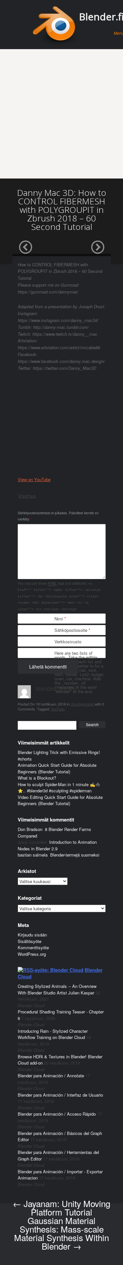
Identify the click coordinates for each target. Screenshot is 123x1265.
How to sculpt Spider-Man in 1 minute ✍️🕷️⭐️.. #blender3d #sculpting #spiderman (59, 787)
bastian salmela (33, 855)
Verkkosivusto (67, 641)
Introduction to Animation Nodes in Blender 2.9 (57, 845)
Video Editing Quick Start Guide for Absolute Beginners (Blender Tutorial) (60, 800)
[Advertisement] (61, 113)
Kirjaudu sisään (32, 935)
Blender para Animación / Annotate (51, 1075)
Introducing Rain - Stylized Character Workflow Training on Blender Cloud (53, 1034)
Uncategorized (82, 704)
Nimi (60, 618)
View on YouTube (34, 479)
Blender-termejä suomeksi (74, 855)
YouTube (58, 708)
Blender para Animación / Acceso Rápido (57, 1114)
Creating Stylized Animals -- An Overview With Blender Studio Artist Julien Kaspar (57, 989)
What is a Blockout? (37, 778)
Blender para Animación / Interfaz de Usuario (60, 1095)
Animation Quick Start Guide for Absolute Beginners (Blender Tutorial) (57, 768)
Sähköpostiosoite (72, 630)
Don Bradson (30, 829)
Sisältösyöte (29, 941)
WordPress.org (32, 954)
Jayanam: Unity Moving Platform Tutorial (61, 1207)
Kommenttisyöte (33, 947)
